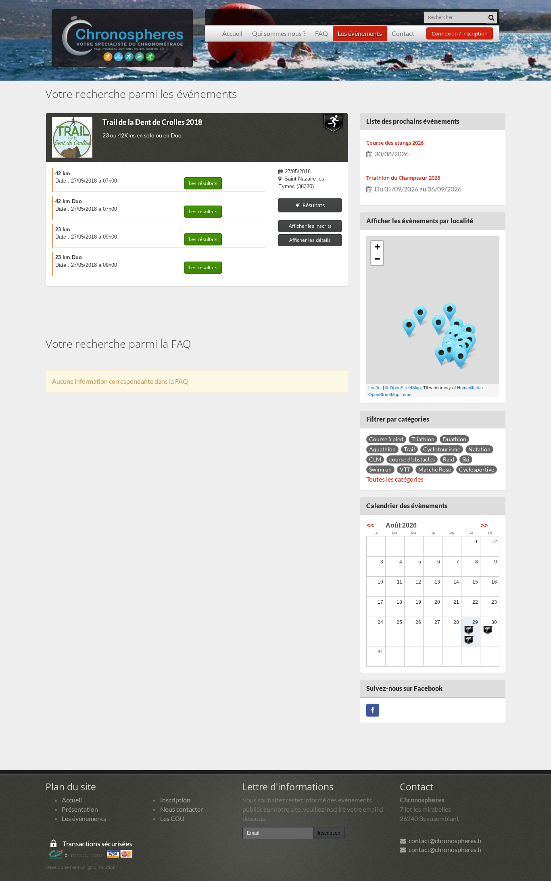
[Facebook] (372, 709)
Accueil (232, 33)
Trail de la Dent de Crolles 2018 (152, 122)
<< (370, 525)
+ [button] (377, 247)
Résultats (312, 205)
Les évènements (360, 33)
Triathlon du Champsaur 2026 (403, 177)
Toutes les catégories (395, 479)
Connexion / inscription (460, 33)
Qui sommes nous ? (278, 33)
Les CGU (172, 818)
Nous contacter (181, 809)
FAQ (321, 33)
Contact (403, 33)
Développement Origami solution (81, 867)
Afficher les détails (310, 240)
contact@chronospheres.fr (444, 840)
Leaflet (375, 387)
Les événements (84, 818)
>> (484, 525)
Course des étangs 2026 (395, 142)
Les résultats (203, 183)
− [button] (377, 259)
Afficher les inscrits (310, 225)
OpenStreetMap (405, 387)
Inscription (175, 800)
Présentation (80, 809)
